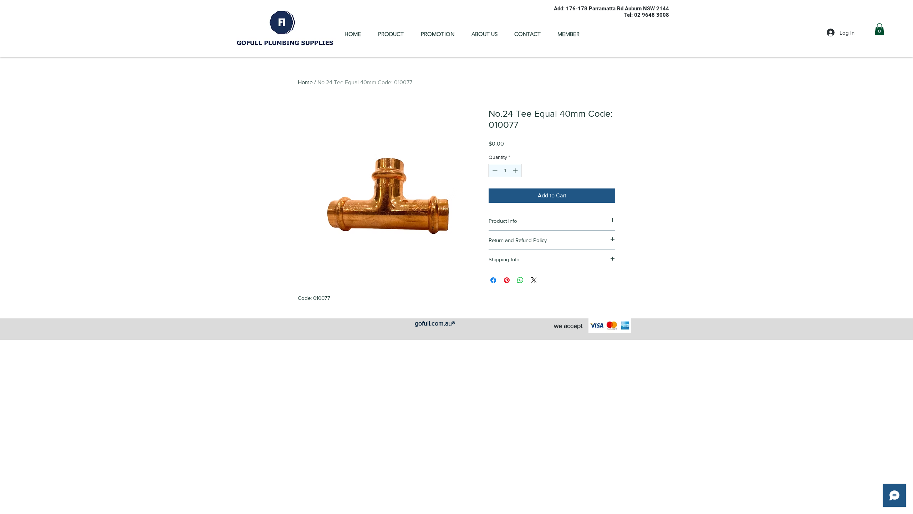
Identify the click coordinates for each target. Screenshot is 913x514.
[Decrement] (494, 170)
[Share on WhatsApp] (520, 280)
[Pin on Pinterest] (507, 280)
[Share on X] (534, 280)
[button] (879, 29)
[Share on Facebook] (493, 280)
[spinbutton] (505, 170)
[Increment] (515, 170)
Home (305, 82)
